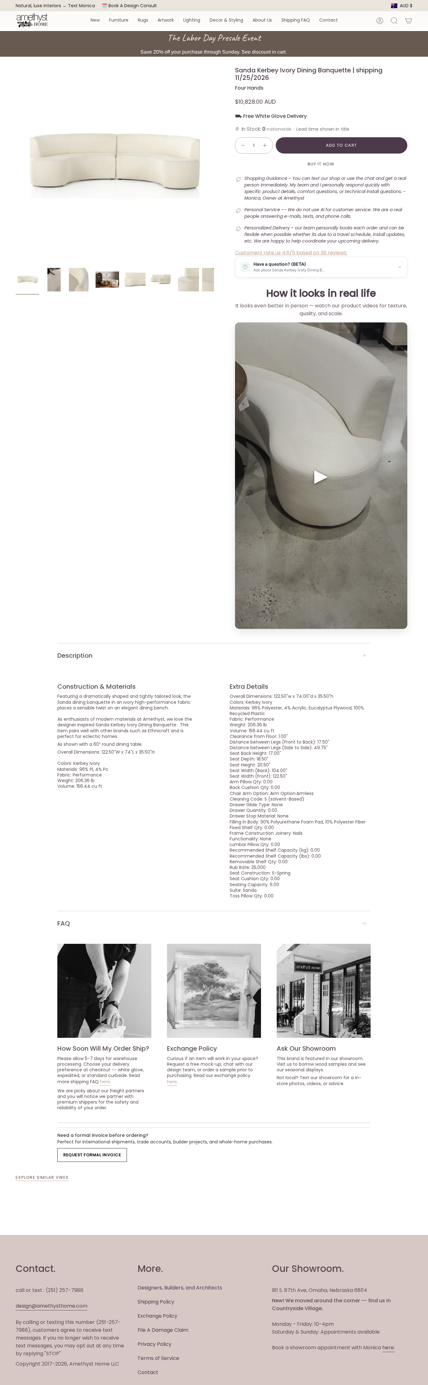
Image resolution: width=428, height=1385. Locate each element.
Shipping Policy (156, 1301)
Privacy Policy (154, 1344)
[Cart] (408, 20)
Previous (15, 165)
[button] (95, 20)
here (105, 1082)
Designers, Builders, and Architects (180, 1287)
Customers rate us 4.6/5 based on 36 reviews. (291, 252)
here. (388, 1347)
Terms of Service (158, 1358)
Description (74, 655)
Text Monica (81, 5)
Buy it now (321, 164)
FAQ (63, 923)
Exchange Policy (157, 1316)
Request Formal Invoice (92, 1155)
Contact (148, 1372)
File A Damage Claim (163, 1330)
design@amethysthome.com (51, 1305)
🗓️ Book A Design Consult (129, 6)
